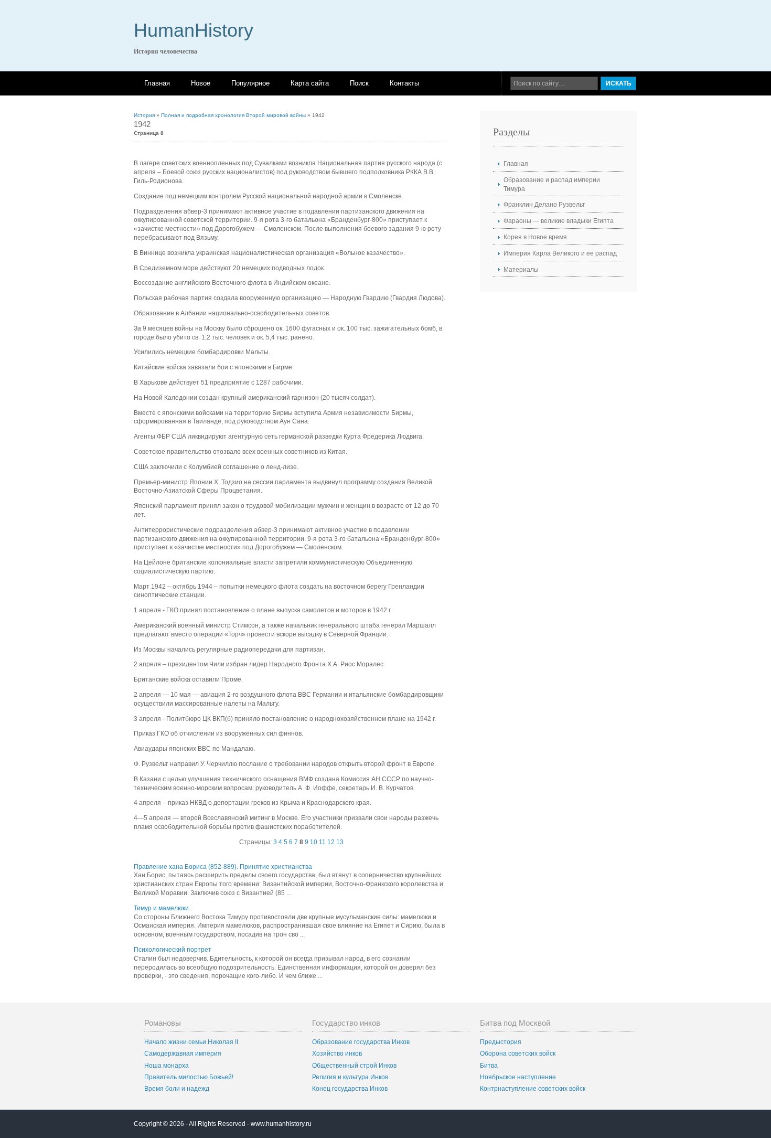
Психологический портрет (172, 949)
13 (340, 842)
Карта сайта (310, 83)
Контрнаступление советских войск (532, 1088)
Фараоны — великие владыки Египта (559, 221)
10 (313, 842)
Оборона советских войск (517, 1053)
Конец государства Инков (350, 1088)
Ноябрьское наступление (518, 1077)
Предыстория (500, 1042)
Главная (157, 83)
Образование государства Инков (361, 1042)
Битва (489, 1065)
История (144, 115)
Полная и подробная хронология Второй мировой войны (233, 115)
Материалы (521, 269)
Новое (200, 83)
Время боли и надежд (176, 1088)
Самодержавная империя (182, 1053)
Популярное (250, 83)
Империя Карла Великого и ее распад (560, 253)
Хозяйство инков (337, 1053)
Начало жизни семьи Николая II (191, 1042)
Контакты (404, 83)
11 (322, 842)
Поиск (359, 83)
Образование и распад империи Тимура (552, 184)
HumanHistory (193, 30)
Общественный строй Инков (354, 1065)
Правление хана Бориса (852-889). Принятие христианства (223, 866)
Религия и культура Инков (350, 1077)
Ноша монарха (166, 1065)
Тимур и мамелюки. (162, 908)
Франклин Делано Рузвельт (544, 204)
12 (331, 842)
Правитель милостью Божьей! (188, 1077)
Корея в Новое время (535, 237)
